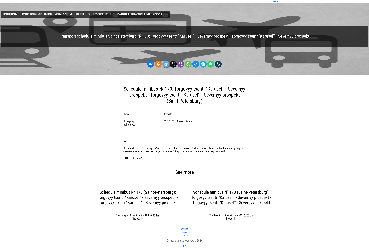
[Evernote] (210, 63)
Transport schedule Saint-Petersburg (36, 14)
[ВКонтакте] (150, 63)
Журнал (184, 229)
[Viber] (180, 63)
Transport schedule (10, 14)
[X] (173, 63)
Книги (184, 232)
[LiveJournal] (218, 63)
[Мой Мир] (195, 63)
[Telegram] (165, 63)
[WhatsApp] (188, 63)
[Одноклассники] (158, 63)
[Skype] (203, 63)
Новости (184, 235)
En (184, 246)
